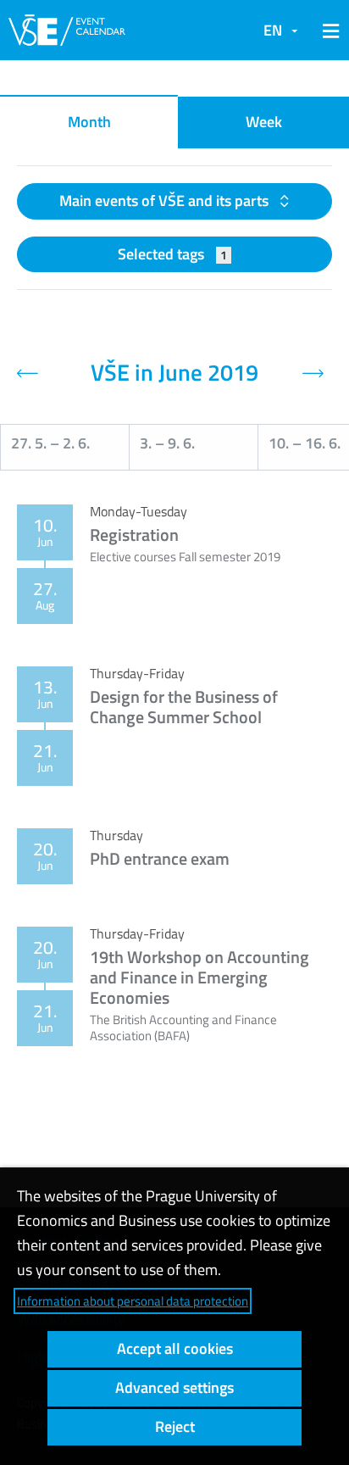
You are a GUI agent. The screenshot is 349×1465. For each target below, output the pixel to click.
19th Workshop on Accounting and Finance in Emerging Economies (199, 977)
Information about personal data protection (132, 1301)
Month (89, 121)
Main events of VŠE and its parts (165, 200)
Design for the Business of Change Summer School (184, 706)
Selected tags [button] (172, 253)
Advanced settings (174, 1387)
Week (264, 121)
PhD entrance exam (160, 858)
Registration (134, 534)
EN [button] (272, 30)
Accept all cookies (175, 1348)
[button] (328, 30)
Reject (175, 1426)
